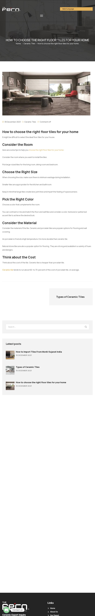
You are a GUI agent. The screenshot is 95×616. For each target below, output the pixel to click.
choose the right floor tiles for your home (46, 150)
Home (18, 43)
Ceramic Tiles (29, 43)
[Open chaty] (6, 610)
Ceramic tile (7, 270)
